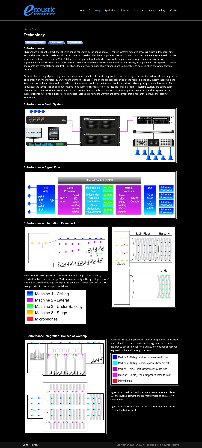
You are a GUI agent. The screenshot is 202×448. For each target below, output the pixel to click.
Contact (174, 10)
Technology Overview (35, 43)
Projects (138, 10)
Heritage (162, 10)
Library (150, 10)
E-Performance (57, 43)
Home (82, 10)
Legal (25, 444)
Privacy (34, 444)
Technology (95, 10)
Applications (111, 10)
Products (125, 10)
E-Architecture (75, 43)
